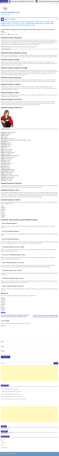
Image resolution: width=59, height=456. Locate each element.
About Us (7, 19)
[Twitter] (53, 3)
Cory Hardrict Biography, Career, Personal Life (44, 1)
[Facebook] (51, 3)
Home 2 (2, 444)
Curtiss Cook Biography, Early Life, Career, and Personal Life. (14, 398)
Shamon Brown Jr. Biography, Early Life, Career (17, 1)
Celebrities (3, 312)
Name (2, 341)
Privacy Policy (4, 447)
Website (2, 350)
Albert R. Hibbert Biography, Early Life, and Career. (11, 396)
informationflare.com (10, 12)
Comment (3, 325)
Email (2, 346)
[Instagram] (55, 3)
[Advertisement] (29, 375)
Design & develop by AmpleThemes (9, 453)
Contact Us (12, 19)
